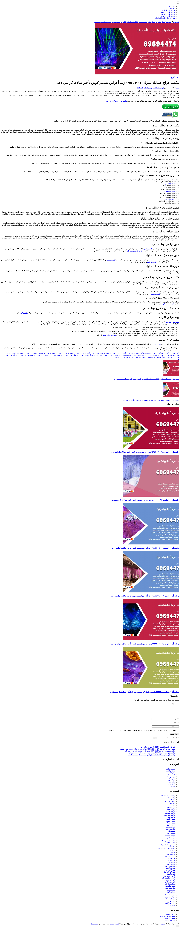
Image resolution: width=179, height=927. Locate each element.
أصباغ (173, 799)
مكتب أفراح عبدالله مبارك (158, 357)
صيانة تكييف (170, 854)
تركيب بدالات (170, 811)
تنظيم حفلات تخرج (134, 355)
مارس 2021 (171, 786)
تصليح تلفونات (170, 821)
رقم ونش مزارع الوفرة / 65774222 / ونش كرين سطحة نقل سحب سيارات (150, 751)
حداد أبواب (171, 831)
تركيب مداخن (170, 817)
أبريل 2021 (171, 784)
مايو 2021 (171, 782)
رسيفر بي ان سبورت (168, 844)
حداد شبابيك (171, 839)
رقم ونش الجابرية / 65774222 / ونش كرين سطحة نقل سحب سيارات (151, 755)
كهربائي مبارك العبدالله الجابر (165, 18)
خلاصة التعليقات (169, 918)
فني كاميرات (170, 870)
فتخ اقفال (171, 860)
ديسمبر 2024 (170, 769)
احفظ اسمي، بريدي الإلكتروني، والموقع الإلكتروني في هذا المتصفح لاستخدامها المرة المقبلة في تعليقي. (142, 730)
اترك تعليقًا (141, 88)
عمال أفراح (35, 355)
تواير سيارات (170, 829)
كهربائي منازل (170, 882)
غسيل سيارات (170, 856)
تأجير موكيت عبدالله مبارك (32, 353)
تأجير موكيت (151, 262)
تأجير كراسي (147, 249)
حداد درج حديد (170, 835)
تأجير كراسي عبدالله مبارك (64, 353)
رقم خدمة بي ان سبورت (166, 848)
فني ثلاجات (171, 864)
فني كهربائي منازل (168, 872)
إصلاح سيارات (170, 801)
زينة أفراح (24, 313)
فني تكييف (171, 862)
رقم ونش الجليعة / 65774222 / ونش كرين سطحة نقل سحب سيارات (152, 753)
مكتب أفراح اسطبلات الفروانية (116, 101)
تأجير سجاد (111, 260)
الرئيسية (172, 6)
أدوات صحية (171, 797)
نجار (173, 895)
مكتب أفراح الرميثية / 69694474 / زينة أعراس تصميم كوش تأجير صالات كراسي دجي (145, 548)
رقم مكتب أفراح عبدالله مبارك (88, 355)
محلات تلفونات (170, 884)
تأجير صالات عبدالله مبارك (117, 353)
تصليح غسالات (170, 823)
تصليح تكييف (170, 819)
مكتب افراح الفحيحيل (169, 199)
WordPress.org (170, 920)
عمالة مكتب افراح (25, 355)
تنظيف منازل (170, 827)
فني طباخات (170, 868)
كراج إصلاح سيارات (168, 878)
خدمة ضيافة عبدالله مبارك (107, 355)
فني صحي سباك (169, 866)
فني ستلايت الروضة (168, 12)
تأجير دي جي (155, 294)
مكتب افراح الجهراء (170, 191)
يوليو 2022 (171, 780)
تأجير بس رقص (174, 353)
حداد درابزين (170, 833)
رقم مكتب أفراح (169, 304)
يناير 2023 (171, 773)
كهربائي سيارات (169, 880)
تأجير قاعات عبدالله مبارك (81, 353)
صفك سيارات (43, 355)
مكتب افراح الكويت (172, 322)
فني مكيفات (170, 874)
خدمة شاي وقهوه (122, 355)
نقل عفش (171, 901)
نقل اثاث (172, 899)
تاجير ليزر (19, 353)
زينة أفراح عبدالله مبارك (70, 355)
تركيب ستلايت (170, 813)
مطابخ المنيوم (170, 886)
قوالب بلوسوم (114, 924)
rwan (177, 88)
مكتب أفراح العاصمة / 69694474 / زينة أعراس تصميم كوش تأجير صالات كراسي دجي (144, 692)
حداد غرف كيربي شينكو (167, 840)
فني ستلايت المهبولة (168, 16)
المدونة (172, 8)
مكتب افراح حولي (171, 183)
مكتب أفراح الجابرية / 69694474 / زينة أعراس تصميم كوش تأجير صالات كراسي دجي (145, 596)
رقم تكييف (171, 846)
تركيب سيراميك (169, 815)
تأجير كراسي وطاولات (134, 251)
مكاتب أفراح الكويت (109, 335)
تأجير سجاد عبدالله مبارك (134, 353)
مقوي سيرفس (170, 888)
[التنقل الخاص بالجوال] (178, 1)
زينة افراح (58, 355)
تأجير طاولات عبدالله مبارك (99, 353)
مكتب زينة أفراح (132, 357)
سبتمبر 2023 (170, 771)
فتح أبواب (171, 858)
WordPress (94, 924)
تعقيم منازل (171, 825)
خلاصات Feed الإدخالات (167, 916)
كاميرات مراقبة (169, 876)
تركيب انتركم (170, 809)
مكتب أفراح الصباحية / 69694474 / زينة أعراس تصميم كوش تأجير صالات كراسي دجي (144, 452)
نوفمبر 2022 (171, 776)
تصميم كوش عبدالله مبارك (166, 355)
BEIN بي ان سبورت (168, 795)
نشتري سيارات (170, 897)
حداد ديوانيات (170, 837)
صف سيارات (51, 355)
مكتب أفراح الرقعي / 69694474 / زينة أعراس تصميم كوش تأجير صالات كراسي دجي (145, 500)
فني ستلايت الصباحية (167, 14)
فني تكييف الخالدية (168, 10)
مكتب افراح (157, 344)
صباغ (173, 852)
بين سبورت (171, 807)
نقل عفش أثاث (170, 903)
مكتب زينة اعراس (120, 357)
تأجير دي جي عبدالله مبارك (152, 353)
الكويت (163, 924)
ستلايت (172, 850)
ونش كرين (171, 905)
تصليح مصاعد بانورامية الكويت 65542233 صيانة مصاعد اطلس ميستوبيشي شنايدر (147, 749)
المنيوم (172, 803)
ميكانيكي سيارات (169, 894)
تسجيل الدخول (170, 914)
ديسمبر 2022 (170, 774)
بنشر (173, 805)
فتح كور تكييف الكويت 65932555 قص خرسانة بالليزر (157, 747)
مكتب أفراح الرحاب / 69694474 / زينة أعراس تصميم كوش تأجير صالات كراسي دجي (145, 644)
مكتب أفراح (175, 77)
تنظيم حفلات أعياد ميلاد (149, 355)
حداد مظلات (171, 842)
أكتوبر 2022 (171, 778)
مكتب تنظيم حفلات (144, 357)
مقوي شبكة (171, 890)
